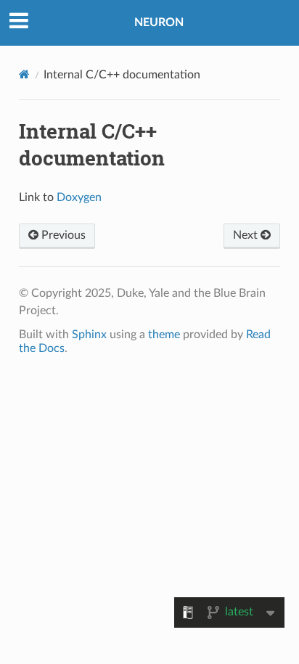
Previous (62, 235)
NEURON (159, 22)
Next (247, 235)
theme (164, 334)
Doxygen (79, 197)
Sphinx (89, 334)
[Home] (24, 74)
